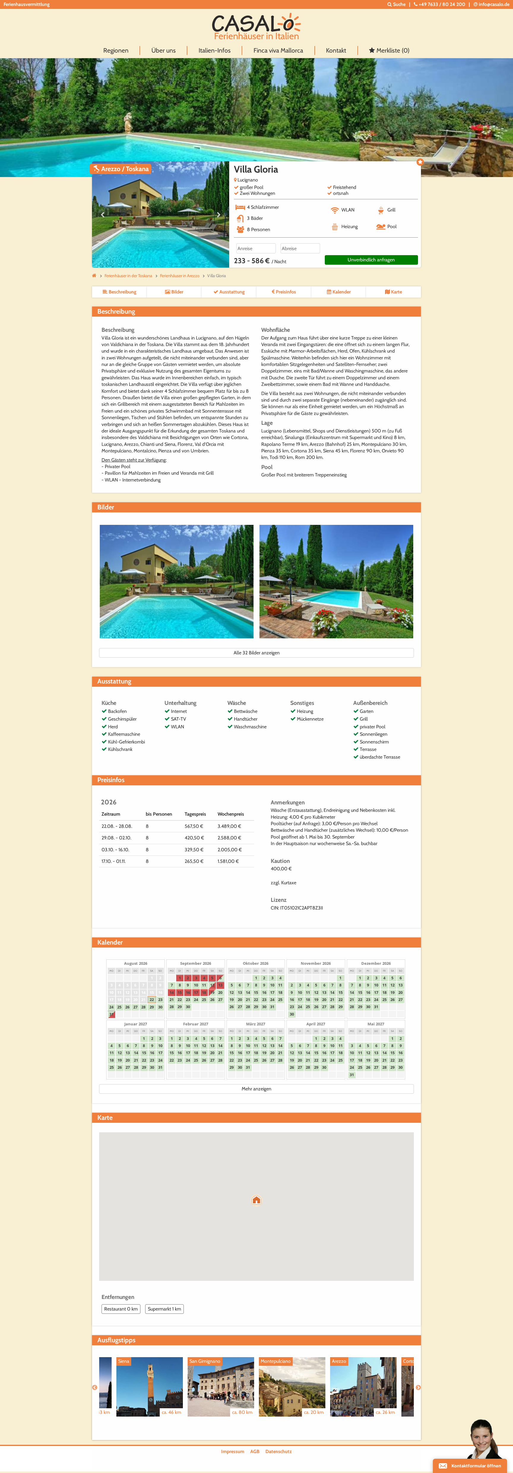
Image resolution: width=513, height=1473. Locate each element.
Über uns (163, 50)
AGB (254, 1451)
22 (152, 999)
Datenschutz (278, 1451)
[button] (256, 1200)
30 (160, 1007)
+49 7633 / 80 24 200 (442, 4)
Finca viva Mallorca (278, 50)
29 (152, 1007)
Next (219, 215)
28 (143, 1007)
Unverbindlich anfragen (371, 260)
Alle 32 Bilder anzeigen (257, 653)
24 (111, 1007)
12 (127, 992)
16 (160, 992)
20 (135, 999)
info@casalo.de (493, 4)
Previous (102, 215)
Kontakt (336, 50)
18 (119, 999)
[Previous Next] (160, 214)
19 (127, 999)
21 (143, 999)
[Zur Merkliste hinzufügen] (420, 162)
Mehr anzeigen (256, 1089)
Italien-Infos (215, 50)
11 (119, 992)
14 (143, 992)
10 (111, 992)
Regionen (116, 50)
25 (119, 1007)
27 (135, 1007)
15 (152, 992)
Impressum (232, 1451)
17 (111, 999)
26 (127, 1007)
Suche (399, 4)
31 (111, 1014)
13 (135, 992)
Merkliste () (392, 50)
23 (160, 999)
